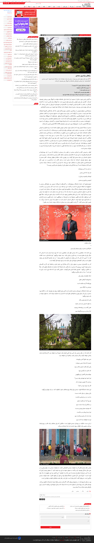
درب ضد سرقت (9, 40)
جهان (54, 6)
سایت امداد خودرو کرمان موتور (8, 67)
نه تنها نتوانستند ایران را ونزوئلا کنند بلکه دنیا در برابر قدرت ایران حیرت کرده (26, 71)
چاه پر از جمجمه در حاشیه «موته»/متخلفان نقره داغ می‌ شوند (25, 67)
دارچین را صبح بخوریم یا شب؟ (30, 77)
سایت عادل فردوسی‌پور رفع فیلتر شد (29, 79)
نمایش (36, 104)
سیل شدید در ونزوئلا (32, 62)
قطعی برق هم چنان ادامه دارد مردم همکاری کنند (27, 87)
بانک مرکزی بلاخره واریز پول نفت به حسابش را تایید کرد (25, 74)
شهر (24, 6)
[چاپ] (43, 35)
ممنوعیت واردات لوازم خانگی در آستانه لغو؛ (28, 41)
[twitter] (42, 499)
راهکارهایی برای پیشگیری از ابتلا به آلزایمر (56, 506)
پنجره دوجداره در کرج (8, 29)
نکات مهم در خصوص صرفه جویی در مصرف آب (55, 508)
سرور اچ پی (10, 27)
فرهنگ (29, 6)
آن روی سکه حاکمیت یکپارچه (83, 88)
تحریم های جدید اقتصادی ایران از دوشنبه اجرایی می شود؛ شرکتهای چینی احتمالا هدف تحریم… (26, 94)
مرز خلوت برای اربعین (8, 52)
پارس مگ (71, 6)
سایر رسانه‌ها (87, 504)
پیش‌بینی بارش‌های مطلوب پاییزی (30, 44)
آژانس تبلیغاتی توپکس (8, 78)
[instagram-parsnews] (4, 3)
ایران (87, 491)
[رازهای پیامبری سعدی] (44, 499)
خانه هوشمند (9, 80)
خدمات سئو (10, 16)
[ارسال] (41, 35)
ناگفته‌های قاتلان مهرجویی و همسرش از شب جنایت (79, 506)
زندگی (30, 1)
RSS (77, 537)
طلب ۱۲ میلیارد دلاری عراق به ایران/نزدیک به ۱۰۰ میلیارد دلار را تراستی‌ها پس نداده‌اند (25, 55)
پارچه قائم (10, 38)
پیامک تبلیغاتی (9, 36)
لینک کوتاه (42, 495)
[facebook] (40, 499)
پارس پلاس (65, 6)
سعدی (77, 491)
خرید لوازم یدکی (9, 34)
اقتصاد (49, 6)
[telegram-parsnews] (8, 3)
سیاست (59, 6)
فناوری (22, 1)
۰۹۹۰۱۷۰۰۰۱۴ (9, 13)
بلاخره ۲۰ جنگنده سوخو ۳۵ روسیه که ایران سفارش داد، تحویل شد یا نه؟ (25, 59)
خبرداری (10, 21)
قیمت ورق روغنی (9, 61)
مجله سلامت (9, 23)
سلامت (26, 1)
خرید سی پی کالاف (8, 46)
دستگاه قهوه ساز (9, 59)
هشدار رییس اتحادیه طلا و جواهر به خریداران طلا (27, 39)
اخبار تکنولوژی (9, 31)
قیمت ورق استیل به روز (8, 42)
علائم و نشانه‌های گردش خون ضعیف (82, 510)
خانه (90, 35)
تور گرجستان (9, 76)
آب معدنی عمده (9, 70)
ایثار (19, 1)
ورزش (34, 6)
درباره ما (72, 537)
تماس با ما (60, 537)
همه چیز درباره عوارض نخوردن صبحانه (82, 508)
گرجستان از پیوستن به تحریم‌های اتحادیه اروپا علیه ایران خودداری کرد (25, 98)
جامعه (44, 6)
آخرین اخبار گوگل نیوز (33, 37)
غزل (72, 491)
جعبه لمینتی (9, 56)
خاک (83, 491)
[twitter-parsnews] (6, 3)
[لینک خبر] (45, 35)
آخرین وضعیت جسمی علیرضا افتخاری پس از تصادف (26, 85)
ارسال (50, 527)
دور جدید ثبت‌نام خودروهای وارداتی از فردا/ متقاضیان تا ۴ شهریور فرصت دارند (25, 82)
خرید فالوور (10, 54)
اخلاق (16, 1)
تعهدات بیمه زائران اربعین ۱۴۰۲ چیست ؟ (80, 85)
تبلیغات (66, 537)
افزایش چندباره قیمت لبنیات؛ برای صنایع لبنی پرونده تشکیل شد (26, 51)
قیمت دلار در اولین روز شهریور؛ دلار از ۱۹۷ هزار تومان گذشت (26, 47)
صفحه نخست (78, 6)
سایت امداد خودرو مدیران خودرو (8, 73)
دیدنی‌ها (8, 1)
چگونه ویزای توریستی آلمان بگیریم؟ (81, 92)
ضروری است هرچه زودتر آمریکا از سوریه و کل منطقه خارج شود (76, 94)
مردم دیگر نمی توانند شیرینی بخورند (29, 64)
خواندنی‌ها (4, 1)
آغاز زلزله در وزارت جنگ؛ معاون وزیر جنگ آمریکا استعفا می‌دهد (25, 90)
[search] (40, 3)
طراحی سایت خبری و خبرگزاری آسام (11, 538)
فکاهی (13, 1)
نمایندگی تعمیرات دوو (8, 44)
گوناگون (81, 35)
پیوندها (53, 537)
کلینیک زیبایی (9, 19)
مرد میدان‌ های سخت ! (84, 90)
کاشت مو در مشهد (8, 25)
